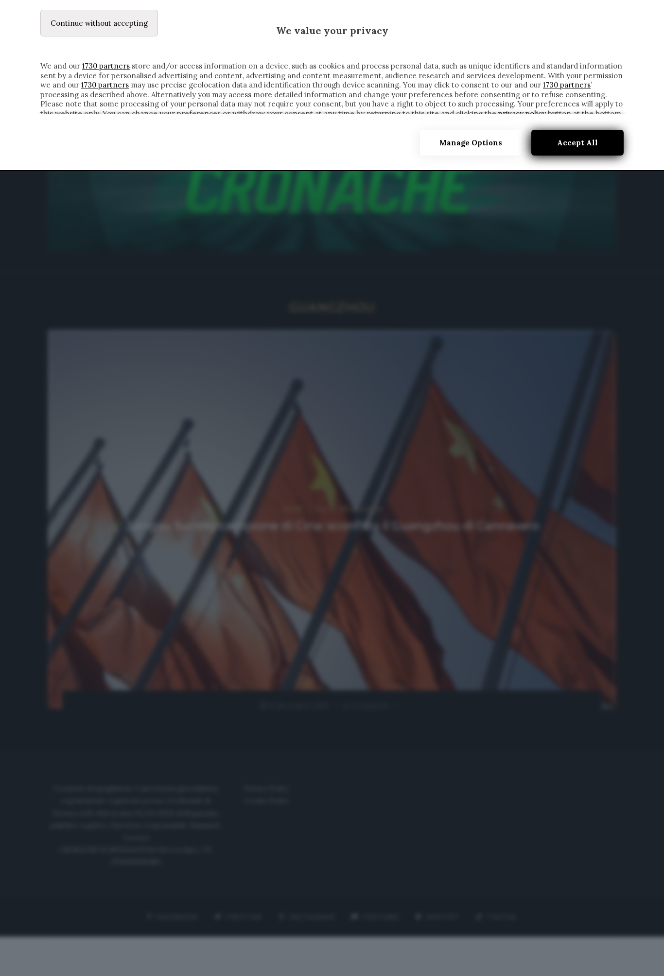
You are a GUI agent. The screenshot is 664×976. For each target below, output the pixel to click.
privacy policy (522, 113)
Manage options (470, 142)
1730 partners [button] (106, 65)
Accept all (577, 142)
